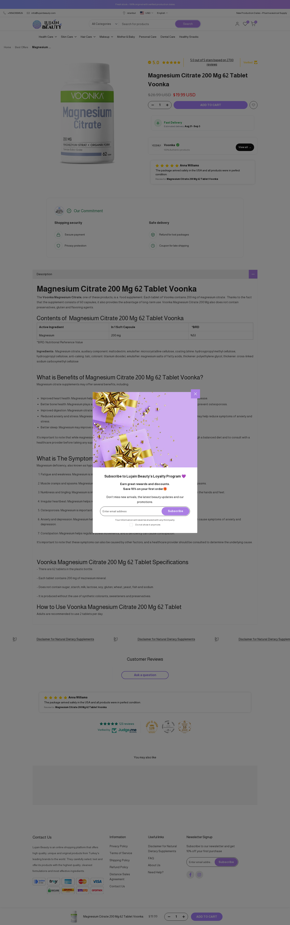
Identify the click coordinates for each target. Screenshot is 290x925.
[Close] (195, 394)
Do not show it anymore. (148, 524)
